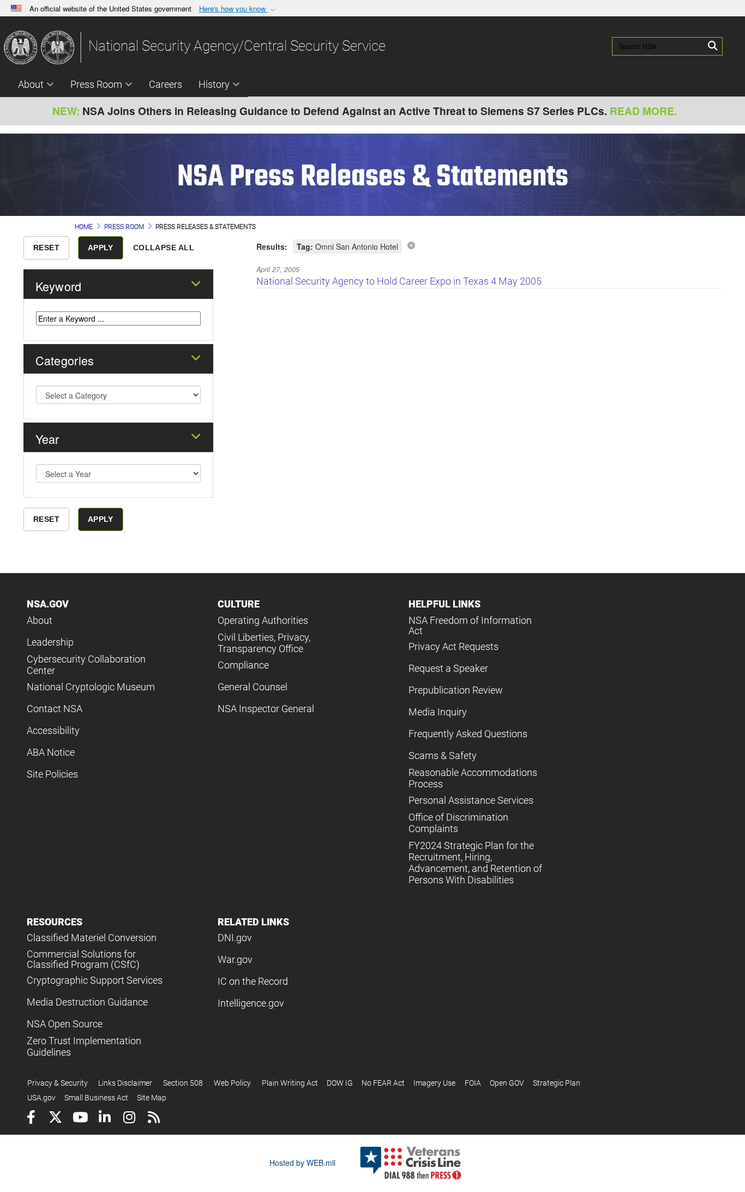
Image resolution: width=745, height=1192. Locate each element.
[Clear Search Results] (411, 244)
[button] (238, 9)
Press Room (96, 84)
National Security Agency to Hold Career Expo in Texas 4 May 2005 (399, 281)
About (31, 84)
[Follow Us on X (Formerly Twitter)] (55, 1118)
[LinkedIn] (104, 1118)
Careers (165, 84)
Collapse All (163, 247)
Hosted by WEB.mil (302, 1162)
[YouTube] (79, 1118)
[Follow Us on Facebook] (30, 1118)
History (214, 84)
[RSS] (153, 1118)
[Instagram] (129, 1118)
